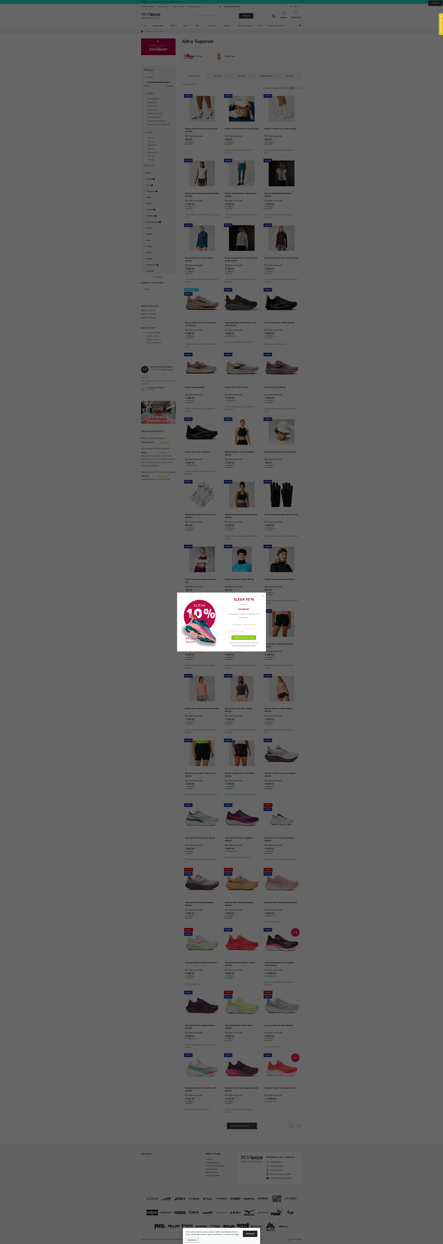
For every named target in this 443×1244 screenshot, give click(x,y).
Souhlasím (250, 1233)
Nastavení (192, 1240)
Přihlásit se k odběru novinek (243, 637)
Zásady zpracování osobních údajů (244, 645)
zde (236, 1234)
